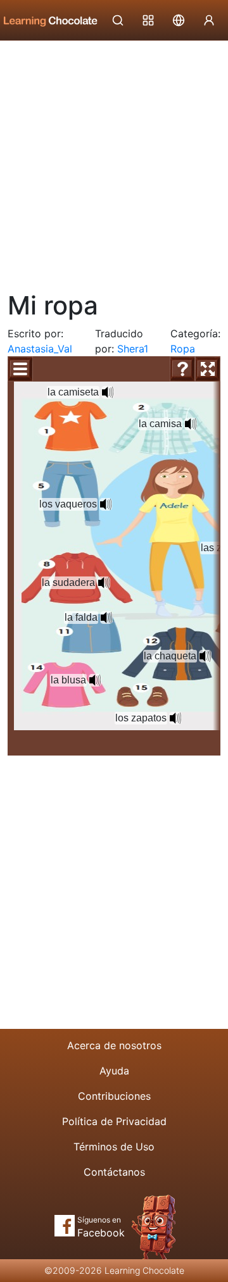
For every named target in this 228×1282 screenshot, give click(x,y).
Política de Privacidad (114, 1121)
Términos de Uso (114, 1146)
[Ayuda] (182, 369)
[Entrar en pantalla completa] (207, 369)
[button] (107, 392)
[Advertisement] (114, 161)
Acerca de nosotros (114, 1045)
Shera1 (132, 348)
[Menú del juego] (20, 369)
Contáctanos (114, 1172)
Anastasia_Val (40, 348)
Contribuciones (114, 1096)
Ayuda (114, 1070)
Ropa (182, 348)
